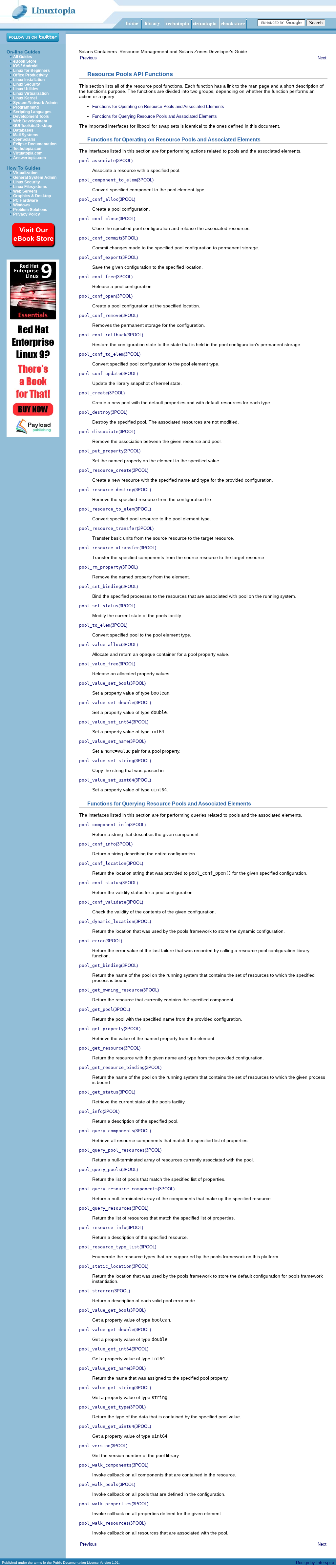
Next (322, 57)
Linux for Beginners (31, 70)
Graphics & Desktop (32, 196)
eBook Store (24, 61)
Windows (21, 205)
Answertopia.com (29, 158)
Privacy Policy (26, 214)
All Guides (22, 56)
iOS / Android (25, 66)
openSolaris (24, 139)
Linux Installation (29, 79)
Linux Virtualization (31, 93)
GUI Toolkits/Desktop (32, 125)
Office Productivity (30, 75)
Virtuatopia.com (28, 153)
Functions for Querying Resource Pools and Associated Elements (154, 116)
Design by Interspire (315, 1562)
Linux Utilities (25, 89)
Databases (23, 130)
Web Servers (25, 191)
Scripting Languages (32, 112)
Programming (26, 107)
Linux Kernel (25, 98)
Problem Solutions (30, 209)
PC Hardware (25, 200)
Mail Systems (25, 135)
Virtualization (25, 173)
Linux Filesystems (30, 186)
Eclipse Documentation (34, 144)
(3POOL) (106, 160)
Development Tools (31, 116)
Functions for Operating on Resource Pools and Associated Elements (158, 106)
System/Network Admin (35, 102)
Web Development (30, 121)
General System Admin (34, 177)
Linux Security (26, 84)
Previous (88, 57)
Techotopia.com (28, 148)
